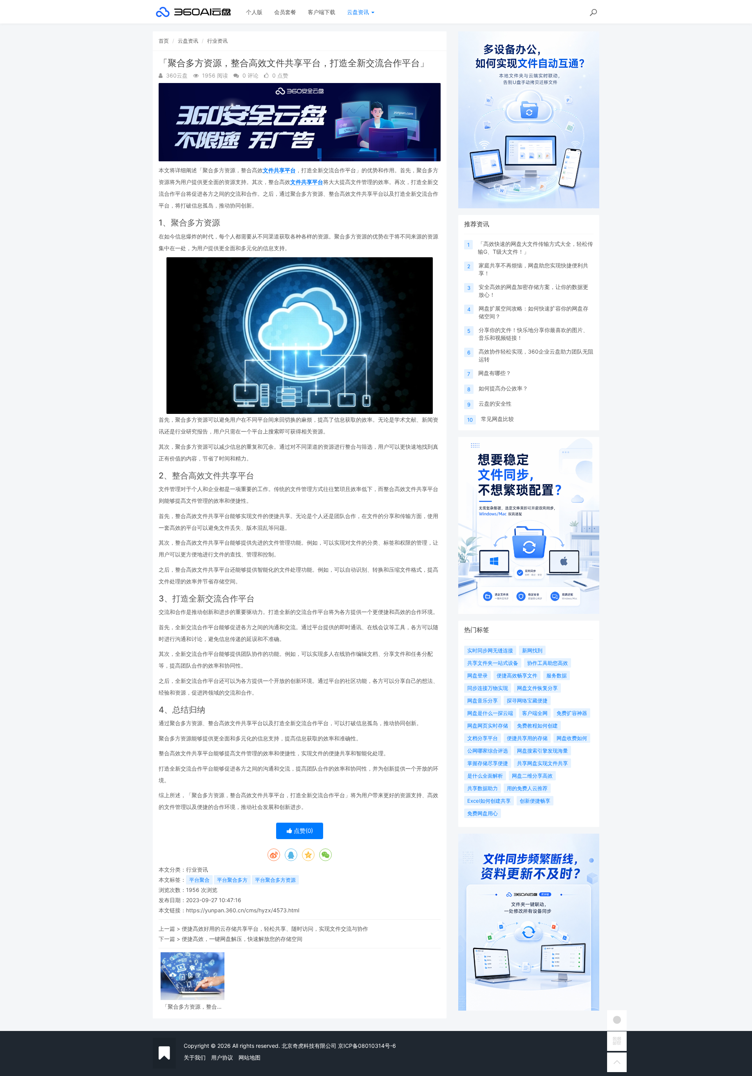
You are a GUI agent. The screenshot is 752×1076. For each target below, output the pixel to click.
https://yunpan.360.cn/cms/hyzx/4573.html (242, 910)
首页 (164, 41)
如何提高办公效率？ (503, 388)
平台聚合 (199, 880)
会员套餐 (285, 12)
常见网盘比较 (497, 418)
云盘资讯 (359, 12)
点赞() (302, 830)
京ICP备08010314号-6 (367, 1045)
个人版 (254, 12)
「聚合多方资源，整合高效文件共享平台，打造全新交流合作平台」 (192, 1006)
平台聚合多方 (232, 880)
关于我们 (195, 1057)
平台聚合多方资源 (275, 880)
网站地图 (249, 1057)
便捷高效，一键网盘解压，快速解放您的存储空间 (242, 938)
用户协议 (222, 1057)
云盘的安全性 (495, 403)
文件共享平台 (279, 170)
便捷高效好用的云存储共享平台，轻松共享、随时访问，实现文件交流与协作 (275, 928)
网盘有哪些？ (494, 373)
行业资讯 (217, 41)
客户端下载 (321, 12)
